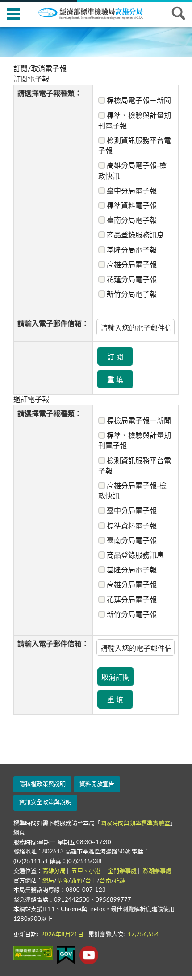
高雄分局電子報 (132, 265)
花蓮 (119, 881)
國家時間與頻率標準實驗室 (135, 823)
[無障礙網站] (33, 953)
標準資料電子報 (132, 205)
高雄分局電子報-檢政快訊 (132, 171)
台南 (105, 881)
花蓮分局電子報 (132, 279)
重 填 (115, 380)
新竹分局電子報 (132, 294)
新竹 (77, 881)
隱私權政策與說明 (42, 784)
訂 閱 (115, 357)
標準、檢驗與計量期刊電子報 (134, 121)
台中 (91, 881)
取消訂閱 (115, 677)
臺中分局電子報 (132, 191)
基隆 (62, 881)
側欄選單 (13, 13)
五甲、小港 (86, 871)
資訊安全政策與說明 (45, 802)
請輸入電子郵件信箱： (53, 323)
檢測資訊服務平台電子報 (134, 146)
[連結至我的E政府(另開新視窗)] (66, 955)
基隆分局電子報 (132, 250)
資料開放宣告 (96, 784)
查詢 (178, 13)
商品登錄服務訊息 (135, 235)
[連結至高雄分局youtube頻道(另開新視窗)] (88, 955)
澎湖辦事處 (156, 871)
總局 (48, 881)
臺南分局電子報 (132, 220)
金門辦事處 (122, 871)
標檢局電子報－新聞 (139, 100)
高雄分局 (54, 871)
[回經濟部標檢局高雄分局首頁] (96, 13)
